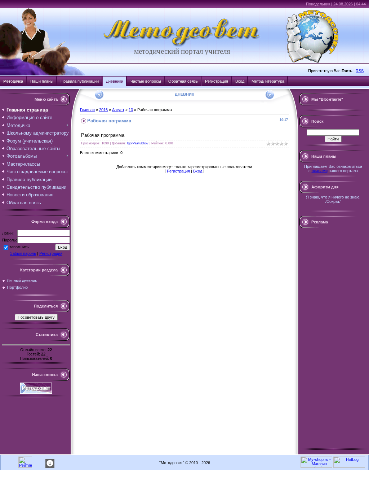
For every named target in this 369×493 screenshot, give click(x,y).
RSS (360, 71)
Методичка (13, 81)
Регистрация (216, 81)
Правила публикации (80, 81)
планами (320, 171)
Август (118, 110)
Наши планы (41, 81)
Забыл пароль (23, 253)
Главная (87, 110)
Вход (239, 81)
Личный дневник (22, 280)
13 (131, 110)
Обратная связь (183, 81)
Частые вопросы (145, 81)
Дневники (114, 81)
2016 (103, 110)
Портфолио (17, 287)
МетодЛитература (268, 81)
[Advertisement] (333, 338)
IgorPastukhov (137, 143)
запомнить (19, 247)
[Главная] (182, 45)
